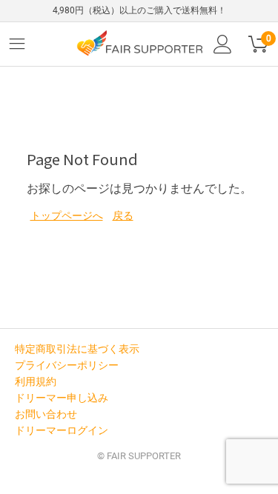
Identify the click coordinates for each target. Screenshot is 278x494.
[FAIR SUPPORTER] (139, 42)
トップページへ (66, 215)
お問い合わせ (46, 414)
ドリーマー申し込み (61, 398)
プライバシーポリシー (67, 365)
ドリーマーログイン (61, 430)
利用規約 (35, 381)
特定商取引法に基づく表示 (77, 349)
